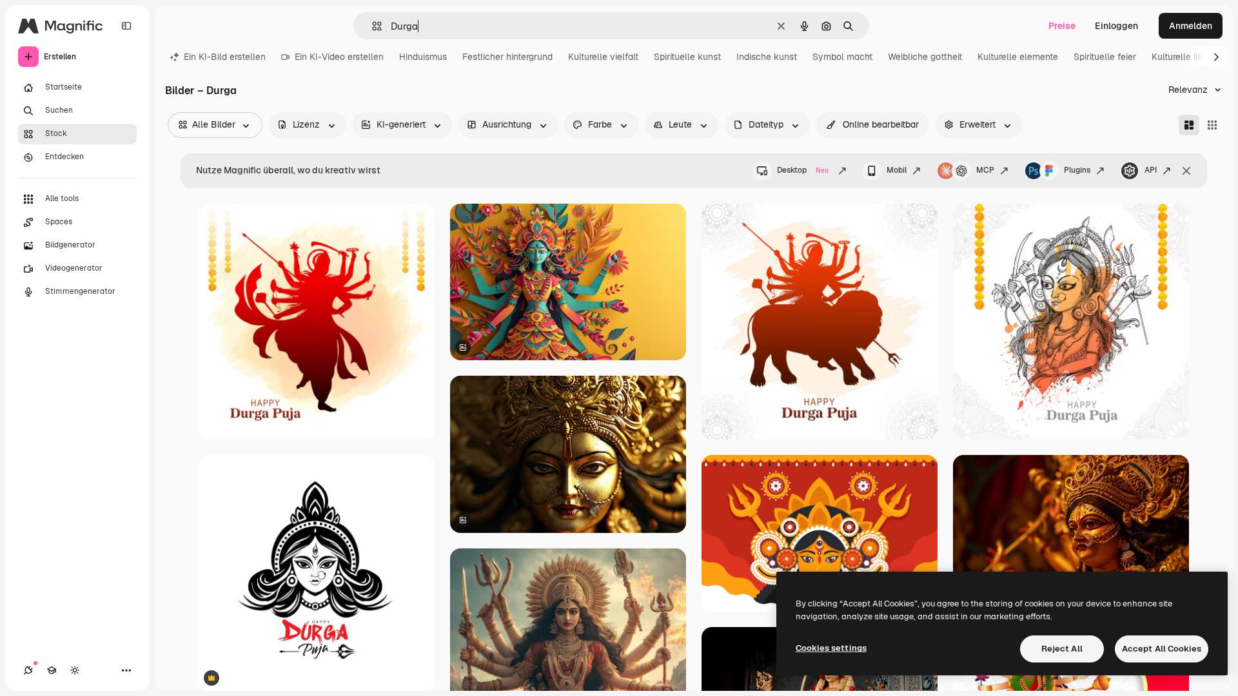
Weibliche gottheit (925, 57)
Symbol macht (842, 57)
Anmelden (1190, 26)
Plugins (1077, 170)
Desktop (803, 170)
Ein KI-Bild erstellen (225, 57)
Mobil (897, 170)
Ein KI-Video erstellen (339, 57)
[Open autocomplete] (371, 26)
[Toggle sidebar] (126, 25)
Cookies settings (831, 648)
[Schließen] (1186, 171)
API (1151, 170)
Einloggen (1116, 26)
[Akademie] (51, 670)
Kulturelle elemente (1018, 57)
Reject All (1062, 648)
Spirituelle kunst (687, 57)
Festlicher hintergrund (507, 57)
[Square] (1212, 125)
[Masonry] (1189, 125)
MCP (985, 170)
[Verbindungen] (28, 670)
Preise (1062, 26)
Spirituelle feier (1105, 57)
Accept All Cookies (1161, 648)
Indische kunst (766, 57)
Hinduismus (423, 57)
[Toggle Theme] (74, 670)
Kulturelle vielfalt (603, 57)
